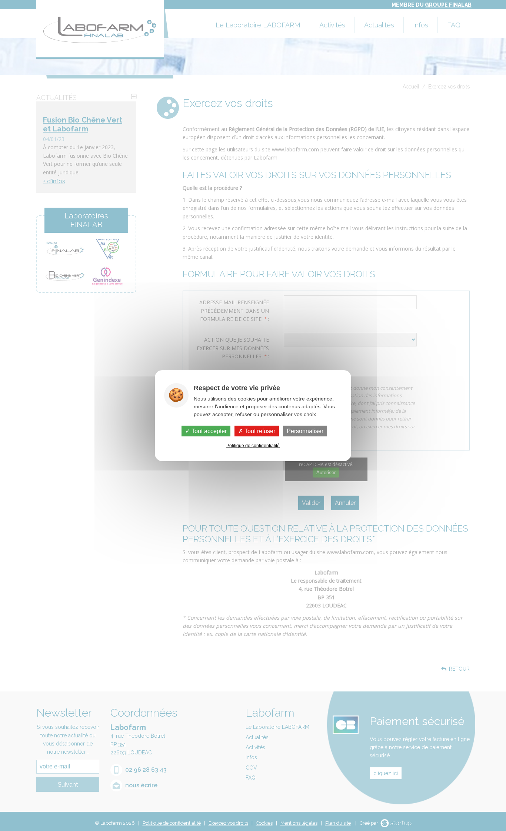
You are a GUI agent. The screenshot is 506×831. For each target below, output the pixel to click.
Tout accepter (208, 431)
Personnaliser (305, 431)
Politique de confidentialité (253, 445)
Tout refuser (259, 431)
